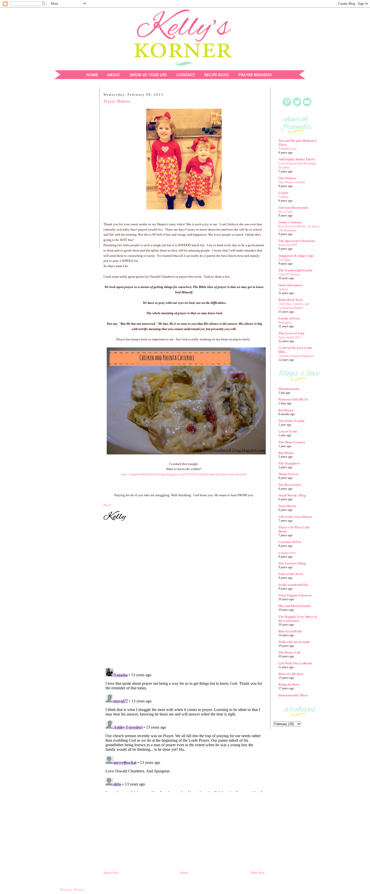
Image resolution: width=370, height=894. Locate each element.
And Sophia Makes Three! (296, 159)
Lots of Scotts (287, 431)
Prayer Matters (116, 101)
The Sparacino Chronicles (296, 241)
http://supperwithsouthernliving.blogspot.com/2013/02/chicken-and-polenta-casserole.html (184, 474)
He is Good (285, 211)
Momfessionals (289, 389)
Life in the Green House (295, 517)
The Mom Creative (291, 442)
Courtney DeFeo (290, 542)
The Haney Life (289, 652)
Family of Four (289, 318)
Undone (283, 289)
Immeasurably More (293, 695)
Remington (284, 322)
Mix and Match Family (294, 606)
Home (184, 873)
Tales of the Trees (290, 574)
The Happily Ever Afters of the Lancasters (297, 619)
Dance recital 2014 (289, 337)
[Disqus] (184, 595)
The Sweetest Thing (292, 563)
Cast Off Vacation (289, 274)
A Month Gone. (287, 149)
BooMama (285, 410)
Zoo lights (284, 260)
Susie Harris (287, 506)
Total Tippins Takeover (295, 595)
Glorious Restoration (293, 207)
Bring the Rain (288, 684)
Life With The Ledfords (295, 663)
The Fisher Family (291, 421)
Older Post (257, 873)
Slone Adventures (290, 285)
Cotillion (283, 197)
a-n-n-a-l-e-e (286, 553)
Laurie (283, 193)
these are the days (290, 674)
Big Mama (285, 453)
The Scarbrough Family (295, 270)
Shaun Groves (288, 474)
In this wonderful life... (294, 585)
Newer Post (111, 873)
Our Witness (287, 178)
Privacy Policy (72, 889)
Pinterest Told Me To (293, 399)
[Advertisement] (73, 169)
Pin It (107, 505)
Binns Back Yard (290, 300)
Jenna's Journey (290, 222)
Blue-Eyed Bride (290, 631)
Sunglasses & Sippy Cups (296, 256)
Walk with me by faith (293, 642)
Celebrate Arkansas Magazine (296, 356)
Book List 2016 (287, 245)
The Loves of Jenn (291, 333)
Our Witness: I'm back (291, 182)
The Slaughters (289, 463)
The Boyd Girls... (290, 485)
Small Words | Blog (292, 495)
